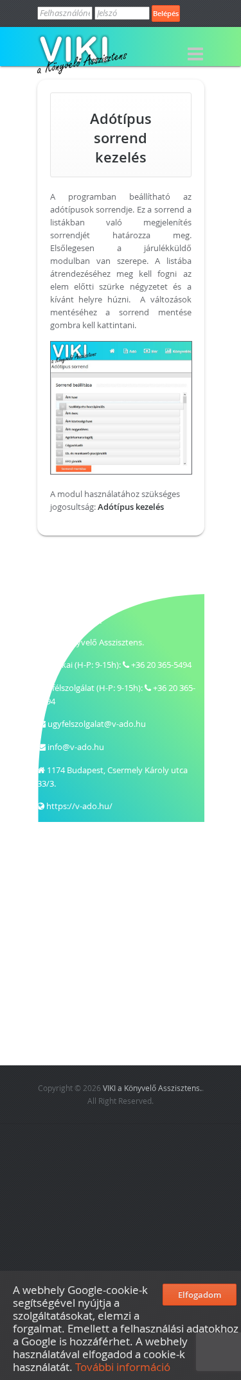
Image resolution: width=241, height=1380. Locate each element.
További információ (124, 1366)
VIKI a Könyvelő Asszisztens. (152, 1088)
